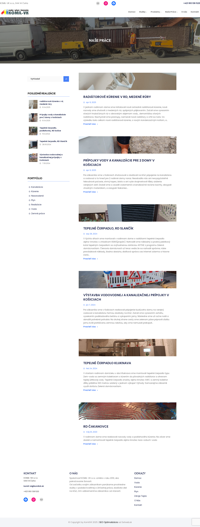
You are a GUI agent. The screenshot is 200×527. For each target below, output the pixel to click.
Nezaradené (37, 195)
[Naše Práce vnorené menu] (177, 12)
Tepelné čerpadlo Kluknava (107, 363)
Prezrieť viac (89, 124)
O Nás (137, 500)
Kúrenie (35, 191)
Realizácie (36, 204)
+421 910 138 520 (191, 3)
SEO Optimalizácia (108, 522)
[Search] (66, 79)
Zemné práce (38, 213)
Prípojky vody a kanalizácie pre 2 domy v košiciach (53, 116)
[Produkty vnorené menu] (160, 12)
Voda (34, 209)
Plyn (33, 200)
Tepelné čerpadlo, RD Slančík (53, 141)
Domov (137, 478)
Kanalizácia (37, 187)
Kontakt (138, 505)
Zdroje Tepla (140, 496)
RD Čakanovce (95, 426)
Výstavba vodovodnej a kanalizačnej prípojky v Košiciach (51, 157)
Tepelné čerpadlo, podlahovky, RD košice (50, 129)
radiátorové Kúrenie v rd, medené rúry (51, 102)
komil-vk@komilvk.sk (34, 486)
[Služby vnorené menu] (146, 12)
